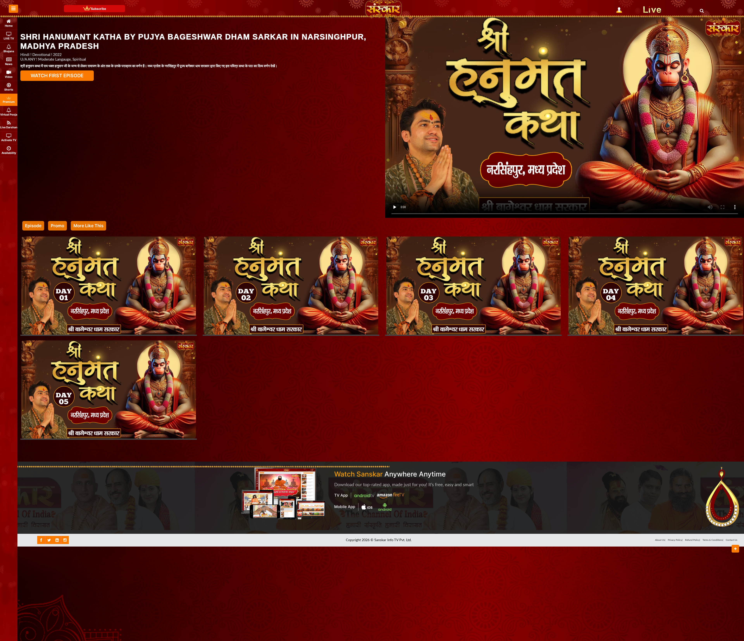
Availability (9, 152)
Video (9, 76)
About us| (660, 540)
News (8, 64)
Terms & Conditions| (713, 540)
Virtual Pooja (8, 114)
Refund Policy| (692, 540)
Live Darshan (8, 127)
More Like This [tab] (88, 225)
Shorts (8, 89)
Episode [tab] (33, 225)
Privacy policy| (675, 540)
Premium (9, 101)
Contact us (731, 540)
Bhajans (8, 51)
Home (9, 25)
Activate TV (8, 140)
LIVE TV (9, 38)
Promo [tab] (57, 225)
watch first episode (57, 75)
